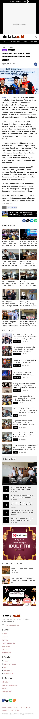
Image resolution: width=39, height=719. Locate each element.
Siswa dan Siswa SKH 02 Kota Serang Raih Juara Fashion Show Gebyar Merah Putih (28, 324)
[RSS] (14, 700)
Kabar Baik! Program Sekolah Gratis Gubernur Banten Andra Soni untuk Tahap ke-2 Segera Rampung (10, 324)
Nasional (24, 237)
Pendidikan (11, 50)
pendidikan (13, 207)
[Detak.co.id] (14, 36)
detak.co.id (6, 97)
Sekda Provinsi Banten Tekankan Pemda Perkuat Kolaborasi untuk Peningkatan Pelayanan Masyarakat (22, 512)
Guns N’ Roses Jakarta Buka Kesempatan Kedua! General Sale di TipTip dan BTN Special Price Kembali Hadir (25, 338)
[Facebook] (24, 220)
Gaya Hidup (17, 342)
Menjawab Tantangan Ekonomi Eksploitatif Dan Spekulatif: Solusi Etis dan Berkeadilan (24, 579)
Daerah (5, 237)
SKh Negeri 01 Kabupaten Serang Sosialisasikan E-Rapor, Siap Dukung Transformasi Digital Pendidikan (28, 304)
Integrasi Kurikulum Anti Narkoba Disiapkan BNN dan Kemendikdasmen (28, 243)
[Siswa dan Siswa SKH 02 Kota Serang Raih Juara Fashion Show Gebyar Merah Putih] (28, 314)
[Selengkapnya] (19, 615)
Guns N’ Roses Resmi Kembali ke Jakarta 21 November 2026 (24, 361)
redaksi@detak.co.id (12, 625)
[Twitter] (28, 220)
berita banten (8, 674)
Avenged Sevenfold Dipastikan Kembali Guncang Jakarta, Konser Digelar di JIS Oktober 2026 (25, 386)
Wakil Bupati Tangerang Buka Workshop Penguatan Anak (21, 489)
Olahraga (5, 640)
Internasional (6, 653)
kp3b (5, 667)
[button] (36, 36)
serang (6, 661)
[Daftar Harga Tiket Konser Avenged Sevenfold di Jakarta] (7, 375)
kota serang (8, 670)
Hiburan (4, 50)
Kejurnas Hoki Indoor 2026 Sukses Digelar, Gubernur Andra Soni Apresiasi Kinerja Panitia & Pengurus (22, 519)
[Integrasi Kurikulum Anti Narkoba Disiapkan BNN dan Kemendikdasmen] (28, 234)
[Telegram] (32, 220)
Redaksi (4, 63)
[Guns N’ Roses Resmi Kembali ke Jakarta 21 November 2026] (7, 363)
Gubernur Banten (10, 664)
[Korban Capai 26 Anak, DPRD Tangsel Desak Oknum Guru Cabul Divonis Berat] (10, 274)
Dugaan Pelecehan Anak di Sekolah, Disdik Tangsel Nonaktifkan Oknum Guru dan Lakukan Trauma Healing (28, 264)
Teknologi (5, 649)
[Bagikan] (35, 64)
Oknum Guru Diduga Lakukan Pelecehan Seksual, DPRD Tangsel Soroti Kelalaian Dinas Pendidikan (9, 264)
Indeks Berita (6, 682)
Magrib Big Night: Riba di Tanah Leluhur (22, 570)
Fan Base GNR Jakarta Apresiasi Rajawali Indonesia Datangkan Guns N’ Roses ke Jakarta (24, 349)
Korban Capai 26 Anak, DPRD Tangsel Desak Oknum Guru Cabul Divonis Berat (10, 284)
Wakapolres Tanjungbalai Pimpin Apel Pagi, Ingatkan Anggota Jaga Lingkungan (23, 496)
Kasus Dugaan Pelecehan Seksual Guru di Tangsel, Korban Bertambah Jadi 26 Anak (10, 304)
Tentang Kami (7, 691)
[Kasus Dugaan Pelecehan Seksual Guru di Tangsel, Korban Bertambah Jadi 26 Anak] (10, 294)
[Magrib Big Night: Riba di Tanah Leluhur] (6, 570)
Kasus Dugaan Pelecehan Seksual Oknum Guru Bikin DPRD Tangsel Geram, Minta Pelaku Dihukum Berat (28, 284)
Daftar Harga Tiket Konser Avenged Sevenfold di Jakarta (23, 374)
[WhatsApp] (35, 220)
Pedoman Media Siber (9, 685)
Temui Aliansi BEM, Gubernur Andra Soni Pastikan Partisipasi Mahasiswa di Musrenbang (9, 244)
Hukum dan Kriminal (9, 643)
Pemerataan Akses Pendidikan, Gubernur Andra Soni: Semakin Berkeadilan (21, 504)
